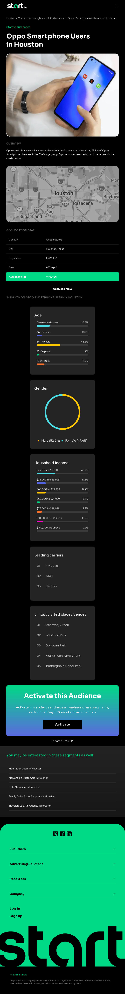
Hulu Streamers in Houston (24, 787)
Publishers (18, 849)
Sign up (16, 916)
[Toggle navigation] (115, 5)
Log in (15, 908)
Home (10, 18)
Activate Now (62, 289)
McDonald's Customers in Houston (28, 777)
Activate (62, 724)
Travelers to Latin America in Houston (30, 805)
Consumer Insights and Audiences (41, 18)
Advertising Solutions (26, 864)
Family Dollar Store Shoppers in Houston (32, 796)
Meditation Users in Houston (25, 768)
